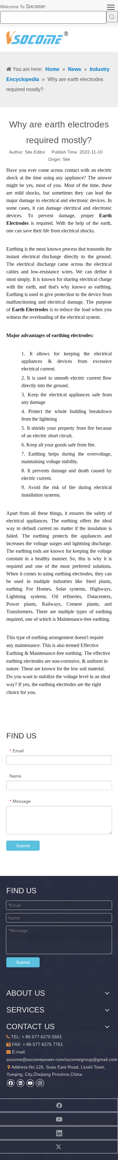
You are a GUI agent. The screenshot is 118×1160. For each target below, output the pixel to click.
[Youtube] (30, 1083)
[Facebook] (10, 1083)
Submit (23, 845)
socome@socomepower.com (35, 1059)
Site (66, 159)
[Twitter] (59, 1147)
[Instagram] (40, 1083)
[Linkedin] (20, 1083)
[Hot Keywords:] (112, 16)
